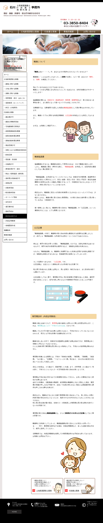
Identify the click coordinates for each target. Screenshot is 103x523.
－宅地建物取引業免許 (12, 126)
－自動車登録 (9, 188)
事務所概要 (8, 235)
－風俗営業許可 (9, 145)
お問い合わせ (9, 240)
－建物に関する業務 (11, 84)
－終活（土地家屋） (11, 107)
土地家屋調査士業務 (11, 79)
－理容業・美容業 (10, 159)
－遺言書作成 (9, 206)
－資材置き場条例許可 (12, 178)
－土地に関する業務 (11, 89)
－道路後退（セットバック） (14, 103)
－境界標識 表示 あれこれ (14, 98)
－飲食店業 (8, 155)
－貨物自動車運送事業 (12, 140)
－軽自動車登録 (9, 192)
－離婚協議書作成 (10, 216)
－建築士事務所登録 (11, 122)
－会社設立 (8, 202)
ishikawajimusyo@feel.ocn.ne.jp (68, 505)
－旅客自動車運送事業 (12, 136)
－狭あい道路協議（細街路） (14, 173)
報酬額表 (7, 230)
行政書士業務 (9, 112)
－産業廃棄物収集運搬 (12, 131)
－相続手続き (9, 211)
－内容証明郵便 (9, 221)
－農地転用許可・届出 (12, 169)
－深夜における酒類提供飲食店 (15, 150)
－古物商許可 (9, 164)
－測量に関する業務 (11, 93)
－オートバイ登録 (10, 197)
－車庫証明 (8, 183)
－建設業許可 (9, 117)
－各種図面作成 (9, 225)
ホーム (6, 74)
